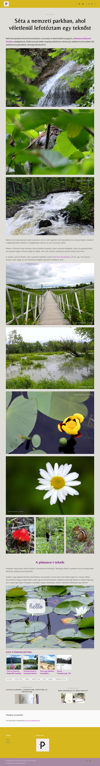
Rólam (8, 742)
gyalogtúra (18, 679)
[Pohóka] (6, 4)
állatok (9, 679)
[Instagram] (89, 4)
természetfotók (60, 679)
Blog (7, 740)
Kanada (27, 679)
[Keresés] (79, 4)
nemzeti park (36, 679)
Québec (50, 679)
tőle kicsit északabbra (61, 257)
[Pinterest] (92, 4)
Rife (7, 760)
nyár (44, 679)
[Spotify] (95, 4)
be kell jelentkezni (33, 721)
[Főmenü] (83, 4)
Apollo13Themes (31, 760)
